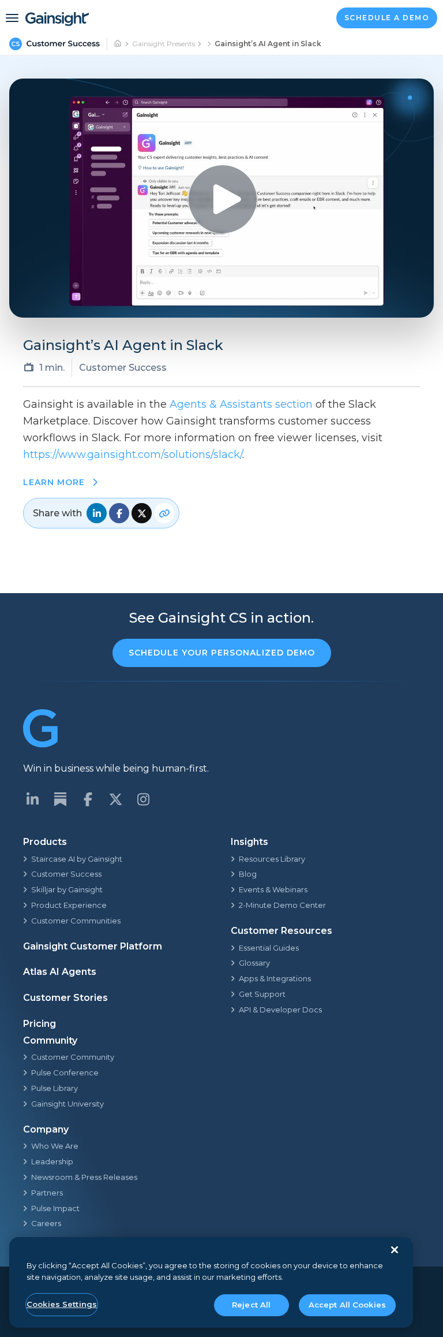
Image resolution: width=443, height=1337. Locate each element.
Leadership (52, 1161)
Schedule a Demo (387, 17)
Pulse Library (54, 1088)
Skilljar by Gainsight (67, 889)
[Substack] (60, 799)
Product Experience (69, 905)
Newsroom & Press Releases (84, 1177)
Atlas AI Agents (59, 971)
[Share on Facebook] (119, 513)
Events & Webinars (273, 889)
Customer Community (72, 1057)
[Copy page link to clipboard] (164, 513)
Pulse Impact (55, 1208)
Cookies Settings (62, 1304)
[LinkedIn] (32, 799)
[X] (115, 799)
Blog (248, 873)
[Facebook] (87, 799)
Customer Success (66, 873)
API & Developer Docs (280, 1009)
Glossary (254, 962)
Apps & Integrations (275, 978)
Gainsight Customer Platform (92, 946)
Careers (46, 1223)
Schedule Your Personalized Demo (222, 652)
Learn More (55, 482)
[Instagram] (143, 799)
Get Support (262, 994)
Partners (47, 1192)
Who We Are (54, 1145)
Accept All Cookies (347, 1304)
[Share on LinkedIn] (97, 513)
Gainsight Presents (163, 43)
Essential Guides (269, 947)
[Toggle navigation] (12, 18)
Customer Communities (76, 920)
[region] (211, 1282)
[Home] (118, 44)
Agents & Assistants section (241, 404)
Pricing (39, 1023)
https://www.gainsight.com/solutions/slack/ (132, 454)
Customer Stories (65, 997)
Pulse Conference (65, 1072)
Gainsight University (67, 1103)
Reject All (251, 1304)
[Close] (394, 1249)
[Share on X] (142, 513)
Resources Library (272, 858)
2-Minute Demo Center (282, 905)
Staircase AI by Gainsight (76, 858)
